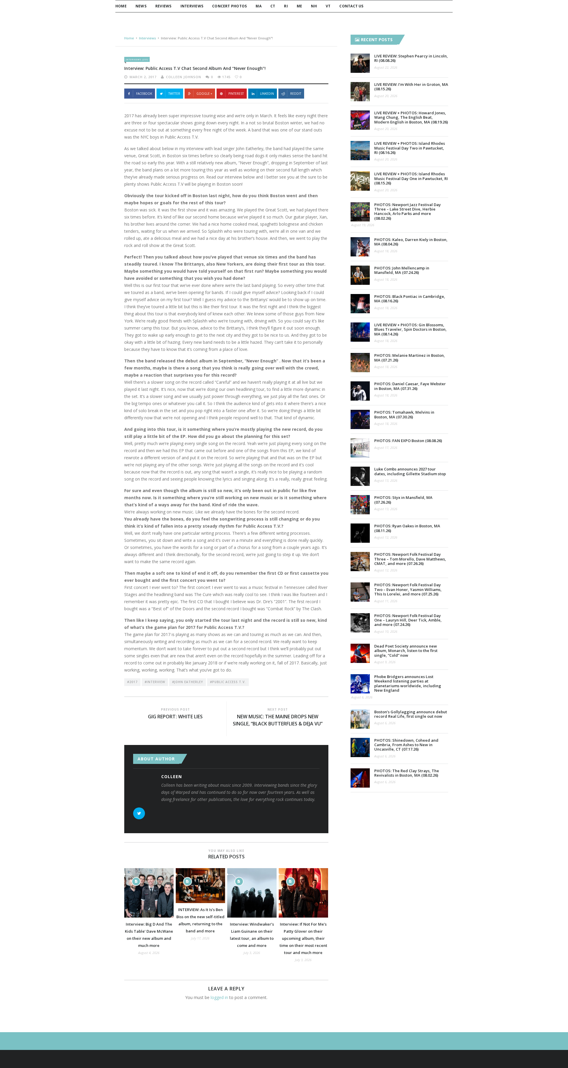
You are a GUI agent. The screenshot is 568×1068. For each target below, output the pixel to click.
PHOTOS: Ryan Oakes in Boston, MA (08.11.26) (407, 528)
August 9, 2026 (385, 662)
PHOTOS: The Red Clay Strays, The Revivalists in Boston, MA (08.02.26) (406, 773)
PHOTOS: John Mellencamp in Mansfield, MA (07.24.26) (401, 270)
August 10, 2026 (385, 631)
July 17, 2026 (200, 938)
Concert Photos (229, 6)
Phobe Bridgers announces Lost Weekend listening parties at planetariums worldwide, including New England (407, 683)
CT (272, 6)
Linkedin (267, 93)
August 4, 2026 (148, 952)
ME (299, 6)
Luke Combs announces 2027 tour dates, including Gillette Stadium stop (410, 471)
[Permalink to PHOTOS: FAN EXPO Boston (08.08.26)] (360, 447)
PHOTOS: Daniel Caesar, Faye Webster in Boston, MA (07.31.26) (410, 386)
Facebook (144, 93)
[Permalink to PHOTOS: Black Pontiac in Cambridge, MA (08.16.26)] (360, 303)
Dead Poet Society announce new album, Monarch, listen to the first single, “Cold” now (406, 650)
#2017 (132, 682)
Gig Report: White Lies (175, 716)
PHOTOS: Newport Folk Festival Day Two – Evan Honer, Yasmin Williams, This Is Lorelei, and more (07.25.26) (408, 589)
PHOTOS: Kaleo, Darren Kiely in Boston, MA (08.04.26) (411, 242)
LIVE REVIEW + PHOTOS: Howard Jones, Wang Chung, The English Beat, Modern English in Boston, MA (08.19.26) (411, 117)
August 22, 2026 (385, 67)
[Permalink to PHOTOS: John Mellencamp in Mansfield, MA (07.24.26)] (360, 275)
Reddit (295, 93)
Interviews (191, 6)
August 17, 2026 (385, 447)
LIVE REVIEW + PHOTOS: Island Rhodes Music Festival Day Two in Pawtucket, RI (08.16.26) (409, 148)
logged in (219, 997)
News (140, 6)
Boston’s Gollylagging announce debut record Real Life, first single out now (410, 714)
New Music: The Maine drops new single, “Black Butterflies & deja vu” (277, 720)
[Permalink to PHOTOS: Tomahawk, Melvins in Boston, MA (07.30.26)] (360, 419)
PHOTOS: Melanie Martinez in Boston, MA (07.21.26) (409, 357)
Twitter (174, 93)
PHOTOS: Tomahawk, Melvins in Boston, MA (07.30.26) (404, 414)
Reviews (163, 6)
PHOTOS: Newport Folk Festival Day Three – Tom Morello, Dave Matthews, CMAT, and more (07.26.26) (410, 559)
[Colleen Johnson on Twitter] (139, 813)
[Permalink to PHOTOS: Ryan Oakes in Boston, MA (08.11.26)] (360, 533)
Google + (204, 93)
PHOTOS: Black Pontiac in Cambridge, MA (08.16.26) (409, 298)
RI (286, 6)
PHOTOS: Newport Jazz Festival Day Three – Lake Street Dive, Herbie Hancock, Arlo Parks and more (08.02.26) (407, 211)
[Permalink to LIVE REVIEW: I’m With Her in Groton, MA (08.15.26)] (360, 91)
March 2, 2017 (143, 77)
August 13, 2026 (385, 480)
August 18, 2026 (385, 251)
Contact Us (351, 6)
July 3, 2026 (251, 952)
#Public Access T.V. (228, 682)
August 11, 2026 (385, 601)
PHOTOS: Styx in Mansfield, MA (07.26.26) (403, 500)
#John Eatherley (187, 682)
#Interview (155, 682)
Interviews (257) (137, 59)
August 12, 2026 (385, 537)
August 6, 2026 (361, 697)
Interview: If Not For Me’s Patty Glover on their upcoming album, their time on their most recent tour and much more (303, 938)
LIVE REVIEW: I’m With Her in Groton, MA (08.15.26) (411, 86)
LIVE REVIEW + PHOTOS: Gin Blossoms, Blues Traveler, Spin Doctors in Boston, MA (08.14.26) (410, 329)
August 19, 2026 (362, 225)
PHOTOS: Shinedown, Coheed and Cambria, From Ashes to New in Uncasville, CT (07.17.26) (406, 745)
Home (121, 6)
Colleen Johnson (183, 77)
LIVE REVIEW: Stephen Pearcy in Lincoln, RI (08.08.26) (411, 58)
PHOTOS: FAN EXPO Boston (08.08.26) (408, 440)
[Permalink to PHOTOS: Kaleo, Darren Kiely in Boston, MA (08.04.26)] (360, 246)
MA (258, 6)
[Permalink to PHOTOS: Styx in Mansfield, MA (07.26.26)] (360, 504)
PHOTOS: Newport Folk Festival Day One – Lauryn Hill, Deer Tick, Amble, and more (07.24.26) (408, 620)
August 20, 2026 (385, 96)
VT (328, 6)
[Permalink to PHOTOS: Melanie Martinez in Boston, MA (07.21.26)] (360, 362)
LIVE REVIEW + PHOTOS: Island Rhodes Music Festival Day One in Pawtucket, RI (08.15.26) (411, 178)
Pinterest (236, 93)
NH (314, 6)
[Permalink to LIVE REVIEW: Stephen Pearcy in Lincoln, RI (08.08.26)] (360, 63)
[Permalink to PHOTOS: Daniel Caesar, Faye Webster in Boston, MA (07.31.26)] (360, 391)
